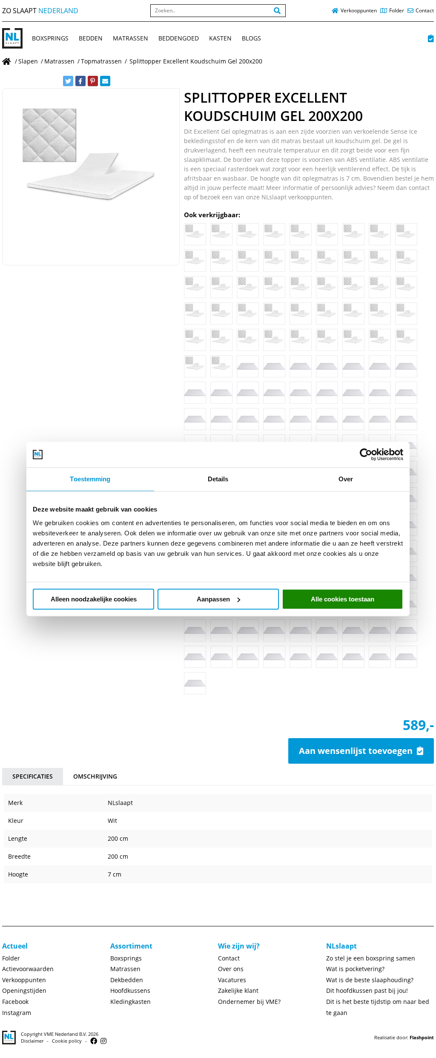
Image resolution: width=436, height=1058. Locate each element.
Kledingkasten (130, 1002)
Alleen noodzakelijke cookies (94, 599)
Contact (229, 958)
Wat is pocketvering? (355, 969)
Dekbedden (126, 980)
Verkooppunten (24, 980)
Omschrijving (95, 776)
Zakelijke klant (238, 990)
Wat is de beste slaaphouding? (369, 980)
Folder (11, 958)
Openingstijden (24, 990)
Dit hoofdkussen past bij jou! (367, 990)
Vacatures (232, 980)
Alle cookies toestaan (342, 599)
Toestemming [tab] (90, 479)
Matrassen (130, 38)
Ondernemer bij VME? (249, 1002)
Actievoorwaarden (28, 969)
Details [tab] (218, 479)
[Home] (7, 61)
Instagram (16, 1013)
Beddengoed (178, 38)
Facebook (15, 1002)
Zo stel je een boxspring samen (370, 958)
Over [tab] (345, 479)
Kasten (220, 38)
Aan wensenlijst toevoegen (356, 750)
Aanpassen (213, 599)
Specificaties (32, 776)
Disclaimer (32, 1041)
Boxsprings (50, 38)
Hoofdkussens (130, 990)
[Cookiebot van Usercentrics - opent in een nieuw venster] (366, 454)
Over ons (231, 969)
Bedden (91, 38)
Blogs (251, 38)
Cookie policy (67, 1041)
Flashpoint (422, 1037)
